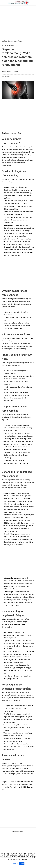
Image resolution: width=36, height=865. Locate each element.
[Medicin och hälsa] (18, 2)
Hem (3, 39)
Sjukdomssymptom (11, 39)
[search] (33, 3)
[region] (18, 20)
